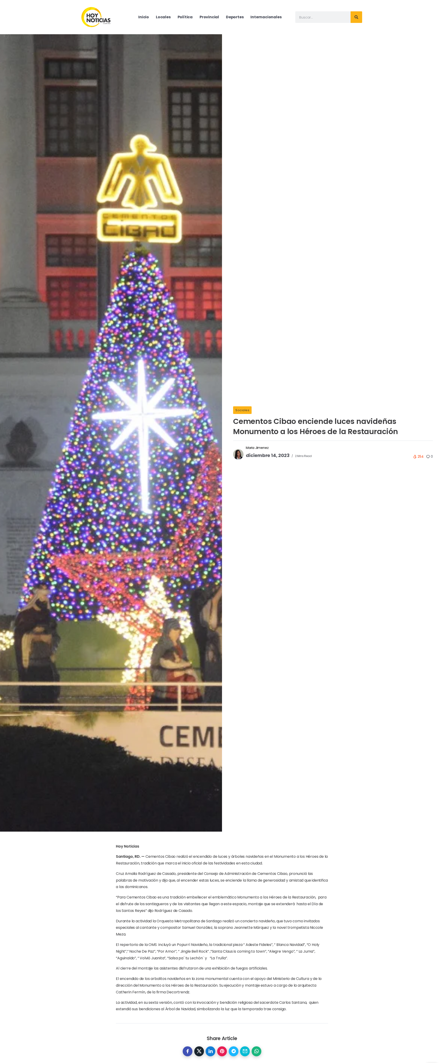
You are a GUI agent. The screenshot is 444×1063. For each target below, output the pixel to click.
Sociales (242, 410)
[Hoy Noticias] (96, 16)
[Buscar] (356, 17)
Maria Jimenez (257, 447)
